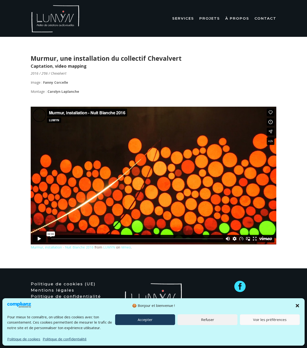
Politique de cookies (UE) (63, 284)
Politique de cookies (23, 339)
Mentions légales (52, 291)
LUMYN (109, 247)
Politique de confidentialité (65, 339)
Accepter (145, 319)
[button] (297, 305)
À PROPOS (237, 18)
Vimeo (126, 247)
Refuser (207, 319)
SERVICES (183, 18)
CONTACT (265, 18)
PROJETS (209, 18)
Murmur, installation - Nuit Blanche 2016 (62, 247)
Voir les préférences (270, 319)
